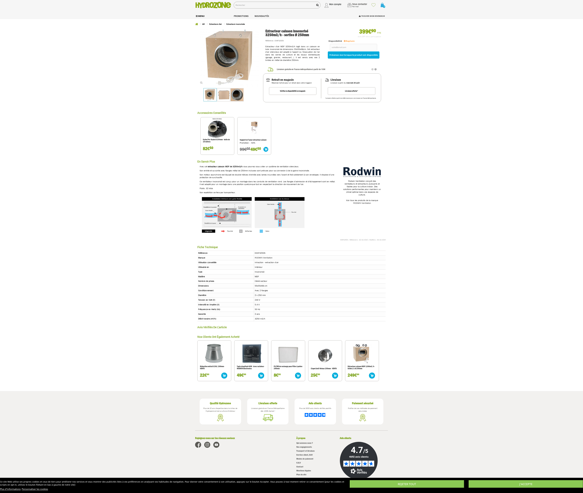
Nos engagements (304, 447)
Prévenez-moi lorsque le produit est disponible (353, 55)
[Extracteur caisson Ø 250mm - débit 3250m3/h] (210, 94)
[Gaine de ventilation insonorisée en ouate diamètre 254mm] (217, 128)
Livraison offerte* (351, 91)
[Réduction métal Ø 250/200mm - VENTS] (214, 353)
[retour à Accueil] (196, 24)
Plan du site (301, 474)
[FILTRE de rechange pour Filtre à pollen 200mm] (288, 353)
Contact (299, 466)
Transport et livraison (305, 451)
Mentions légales (303, 470)
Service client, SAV (304, 455)
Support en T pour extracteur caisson (253, 140)
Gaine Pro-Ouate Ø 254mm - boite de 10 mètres (216, 141)
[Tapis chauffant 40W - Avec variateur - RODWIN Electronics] (251, 353)
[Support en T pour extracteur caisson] (254, 128)
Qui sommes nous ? (304, 443)
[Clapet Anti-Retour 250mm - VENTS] (325, 355)
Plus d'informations (10, 489)
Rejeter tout (407, 484)
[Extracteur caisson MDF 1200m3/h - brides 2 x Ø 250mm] (362, 353)
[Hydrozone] (213, 5)
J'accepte (525, 484)
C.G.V (298, 462)
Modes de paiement (304, 458)
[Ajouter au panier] (265, 149)
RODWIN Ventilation (362, 203)
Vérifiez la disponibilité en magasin (292, 91)
